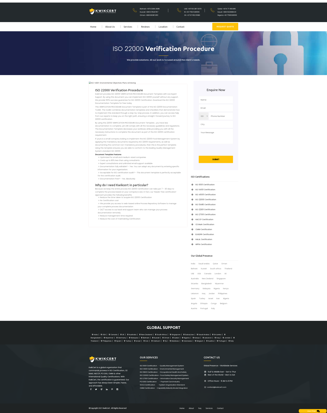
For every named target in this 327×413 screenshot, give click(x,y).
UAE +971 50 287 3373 (192, 9)
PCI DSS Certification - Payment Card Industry (160, 381)
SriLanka (194, 283)
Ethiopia (203, 303)
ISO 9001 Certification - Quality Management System (162, 365)
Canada (207, 273)
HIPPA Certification (203, 244)
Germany (195, 288)
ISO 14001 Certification (205, 189)
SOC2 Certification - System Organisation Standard (162, 385)
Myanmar (219, 283)
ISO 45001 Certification (205, 194)
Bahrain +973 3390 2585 (150, 9)
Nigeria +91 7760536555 (227, 15)
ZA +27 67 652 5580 (192, 15)
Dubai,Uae (189, 334)
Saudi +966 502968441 (227, 12)
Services (128, 26)
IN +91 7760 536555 (192, 12)
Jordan (212, 293)
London (218, 273)
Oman (224, 263)
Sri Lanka (217, 334)
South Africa (162, 334)
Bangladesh (206, 283)
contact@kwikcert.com (216, 387)
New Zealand (207, 278)
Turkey (202, 298)
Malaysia (206, 288)
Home (93, 26)
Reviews (145, 26)
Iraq (203, 293)
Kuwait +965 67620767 (149, 12)
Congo (214, 303)
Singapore (221, 278)
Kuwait (204, 268)
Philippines (222, 293)
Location (163, 26)
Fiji (166, 341)
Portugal (204, 308)
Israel (210, 298)
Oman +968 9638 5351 (149, 15)
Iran (218, 298)
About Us (110, 26)
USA (199, 273)
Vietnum (156, 341)
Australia (195, 278)
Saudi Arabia (203, 334)
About (191, 408)
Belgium (223, 303)
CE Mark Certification (204, 224)
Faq (199, 408)
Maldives (175, 341)
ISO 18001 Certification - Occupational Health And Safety (163, 372)
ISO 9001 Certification (205, 184)
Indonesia (188, 341)
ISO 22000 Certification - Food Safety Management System (164, 375)
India (193, 263)
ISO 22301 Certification (205, 209)
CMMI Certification (203, 229)
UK (225, 273)
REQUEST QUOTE (225, 26)
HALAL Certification (203, 239)
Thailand (228, 268)
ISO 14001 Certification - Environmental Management (162, 369)
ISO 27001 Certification (205, 214)
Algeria (226, 298)
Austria (194, 308)
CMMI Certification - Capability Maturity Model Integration (164, 388)
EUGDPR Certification (204, 234)
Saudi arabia (203, 263)
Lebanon (195, 293)
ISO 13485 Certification (205, 204)
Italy (213, 308)
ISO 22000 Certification (205, 199)
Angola (194, 303)
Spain (193, 298)
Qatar (215, 263)
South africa (215, 268)
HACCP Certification (204, 219)
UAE (192, 273)
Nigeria (217, 288)
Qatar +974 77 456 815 (227, 9)
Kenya (226, 288)
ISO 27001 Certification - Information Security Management (164, 378)
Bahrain (194, 268)
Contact (180, 26)
